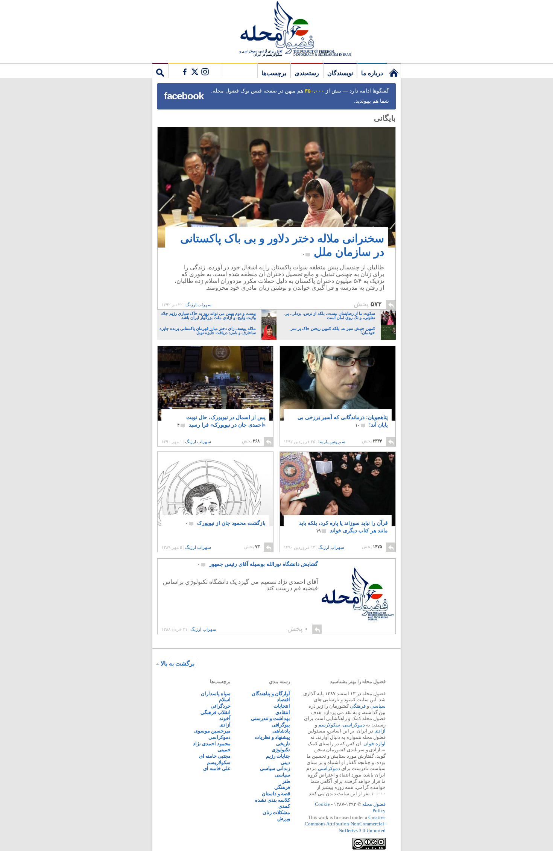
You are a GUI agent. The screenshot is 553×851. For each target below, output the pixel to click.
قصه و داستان (276, 793)
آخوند (225, 718)
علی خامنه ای (217, 768)
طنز (286, 781)
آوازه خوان (374, 743)
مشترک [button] (194, 70)
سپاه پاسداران (216, 693)
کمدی (284, 806)
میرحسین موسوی (212, 731)
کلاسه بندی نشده (272, 800)
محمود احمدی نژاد (212, 743)
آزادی (380, 731)
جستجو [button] (160, 70)
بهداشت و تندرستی (270, 718)
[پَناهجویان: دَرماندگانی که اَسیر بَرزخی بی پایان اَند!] (337, 389)
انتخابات (281, 706)
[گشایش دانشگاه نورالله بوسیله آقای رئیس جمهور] (358, 596)
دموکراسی (354, 725)
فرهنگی (358, 706)
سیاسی (378, 706)
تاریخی (283, 743)
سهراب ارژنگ (198, 304)
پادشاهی (281, 731)
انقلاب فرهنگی (216, 712)
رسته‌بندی (307, 73)
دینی (285, 762)
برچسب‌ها (273, 73)
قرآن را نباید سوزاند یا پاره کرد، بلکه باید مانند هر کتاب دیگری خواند (343, 526)
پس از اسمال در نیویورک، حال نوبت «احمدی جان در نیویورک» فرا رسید (221, 421)
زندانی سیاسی (275, 768)
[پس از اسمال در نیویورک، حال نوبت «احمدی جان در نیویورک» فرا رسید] (215, 383)
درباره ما (372, 73)
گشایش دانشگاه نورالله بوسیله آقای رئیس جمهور (258, 564)
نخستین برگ (394, 70)
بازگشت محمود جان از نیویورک (225, 523)
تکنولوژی (281, 749)
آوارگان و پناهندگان (271, 693)
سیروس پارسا (331, 441)
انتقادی (282, 712)
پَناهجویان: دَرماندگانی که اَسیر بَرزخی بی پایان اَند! (343, 421)
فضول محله (276, 28)
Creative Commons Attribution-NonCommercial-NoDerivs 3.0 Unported (345, 824)
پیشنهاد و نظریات (272, 737)
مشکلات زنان (276, 812)
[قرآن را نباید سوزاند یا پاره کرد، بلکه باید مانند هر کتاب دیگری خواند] (337, 496)
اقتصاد (283, 699)
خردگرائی (221, 706)
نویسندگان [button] (340, 73)
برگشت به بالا (177, 663)
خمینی (224, 749)
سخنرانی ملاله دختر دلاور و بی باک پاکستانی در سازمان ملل (282, 245)
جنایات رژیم (278, 756)
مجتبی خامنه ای (215, 756)
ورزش (283, 818)
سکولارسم (329, 725)
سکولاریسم (219, 762)
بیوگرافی (281, 725)
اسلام (225, 699)
